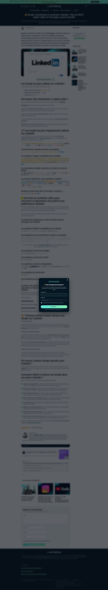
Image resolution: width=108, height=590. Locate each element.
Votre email (43, 297)
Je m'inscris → (54, 306)
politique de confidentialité (58, 302)
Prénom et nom (43, 292)
